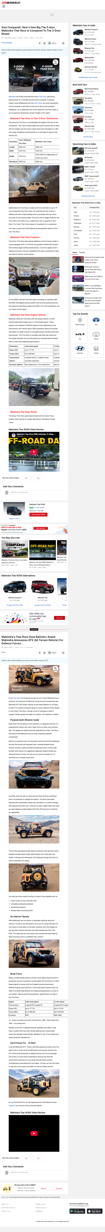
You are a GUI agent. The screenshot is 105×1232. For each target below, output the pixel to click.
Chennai (76, 238)
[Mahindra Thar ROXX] (14, 509)
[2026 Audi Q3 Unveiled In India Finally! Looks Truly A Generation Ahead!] (78, 259)
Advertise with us (8, 1208)
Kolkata (76, 216)
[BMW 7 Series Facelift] (78, 179)
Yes (26, 478)
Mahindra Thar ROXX (37, 504)
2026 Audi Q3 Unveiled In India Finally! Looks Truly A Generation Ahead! (94, 260)
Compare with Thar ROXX (15, 605)
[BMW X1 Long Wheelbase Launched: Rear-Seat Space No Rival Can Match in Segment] (78, 288)
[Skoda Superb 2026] (78, 188)
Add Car (43, 1189)
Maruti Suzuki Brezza (91, 89)
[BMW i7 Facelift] (78, 170)
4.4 (31, 507)
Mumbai (76, 227)
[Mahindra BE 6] (78, 60)
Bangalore (77, 219)
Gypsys (11, 1106)
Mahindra (12, 97)
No (38, 478)
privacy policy (41, 1208)
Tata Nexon (88, 98)
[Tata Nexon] (78, 101)
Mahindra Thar (42, 598)
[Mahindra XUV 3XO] (78, 70)
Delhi (75, 212)
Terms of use (40, 1204)
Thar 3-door (38, 103)
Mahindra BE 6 (89, 58)
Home (3, 1197)
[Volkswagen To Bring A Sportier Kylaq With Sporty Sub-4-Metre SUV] (78, 269)
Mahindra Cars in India (89, 77)
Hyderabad (77, 223)
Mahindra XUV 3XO (91, 67)
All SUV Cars (88, 137)
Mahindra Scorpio (90, 39)
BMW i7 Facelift (90, 167)
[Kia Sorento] (78, 160)
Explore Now (59, 617)
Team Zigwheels (7, 42)
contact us (6, 1211)
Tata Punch (88, 108)
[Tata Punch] (78, 110)
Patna (76, 242)
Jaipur (76, 245)
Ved (4, 652)
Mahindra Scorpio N (14, 598)
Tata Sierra (88, 117)
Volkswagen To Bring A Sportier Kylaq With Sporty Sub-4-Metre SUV (93, 269)
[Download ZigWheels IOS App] (95, 1211)
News (7, 1197)
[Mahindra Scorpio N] (15, 587)
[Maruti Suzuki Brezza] (78, 92)
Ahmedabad (78, 230)
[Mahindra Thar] (42, 587)
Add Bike (59, 1189)
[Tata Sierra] (78, 120)
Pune (75, 234)
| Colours (16, 518)
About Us (5, 1204)
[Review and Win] (34, 529)
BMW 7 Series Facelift (92, 176)
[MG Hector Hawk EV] (78, 151)
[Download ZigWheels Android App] (77, 1211)
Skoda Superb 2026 (91, 185)
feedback (39, 1211)
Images (11, 518)
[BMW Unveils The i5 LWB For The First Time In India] (78, 278)
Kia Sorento (88, 157)
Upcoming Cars (89, 196)
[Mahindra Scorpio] (78, 42)
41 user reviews (39, 507)
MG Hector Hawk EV (91, 148)
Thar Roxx (42, 97)
